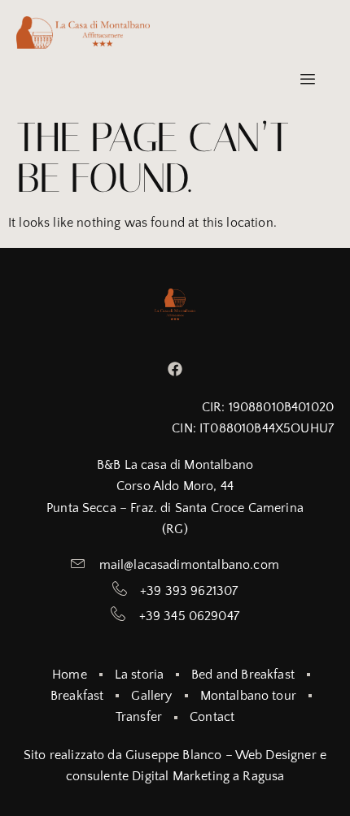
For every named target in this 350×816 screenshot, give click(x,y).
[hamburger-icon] (307, 80)
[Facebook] (175, 368)
